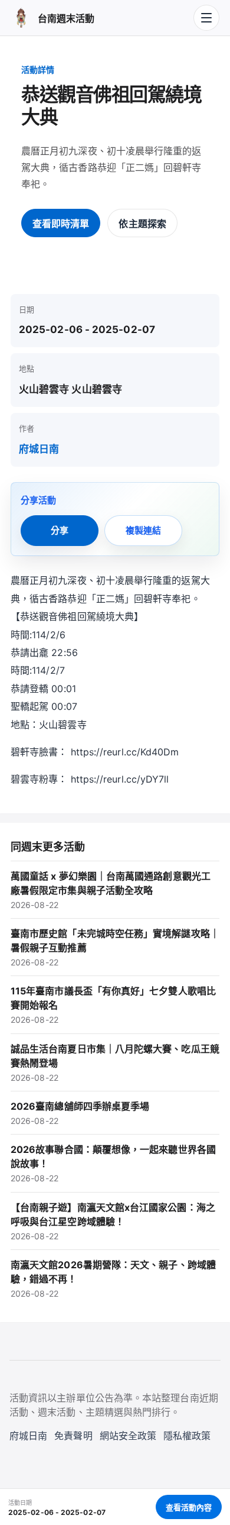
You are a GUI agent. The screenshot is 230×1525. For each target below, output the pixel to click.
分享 (59, 530)
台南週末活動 (66, 18)
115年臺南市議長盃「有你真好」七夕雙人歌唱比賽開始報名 (113, 1005)
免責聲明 (73, 1436)
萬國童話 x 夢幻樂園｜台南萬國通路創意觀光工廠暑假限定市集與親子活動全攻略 (111, 890)
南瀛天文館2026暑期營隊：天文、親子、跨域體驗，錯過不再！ (113, 1278)
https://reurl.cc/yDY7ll (120, 779)
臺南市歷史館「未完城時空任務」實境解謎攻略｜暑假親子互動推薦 (115, 947)
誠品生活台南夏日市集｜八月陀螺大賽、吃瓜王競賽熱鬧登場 (115, 1063)
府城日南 (39, 449)
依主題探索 (142, 224)
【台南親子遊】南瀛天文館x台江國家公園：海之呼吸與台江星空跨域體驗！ (113, 1221)
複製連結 (143, 530)
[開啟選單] (206, 18)
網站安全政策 (128, 1436)
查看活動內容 (189, 1507)
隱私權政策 (187, 1436)
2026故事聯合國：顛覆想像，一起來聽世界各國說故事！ (113, 1163)
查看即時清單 (60, 224)
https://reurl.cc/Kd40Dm (125, 752)
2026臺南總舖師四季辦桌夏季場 (80, 1113)
